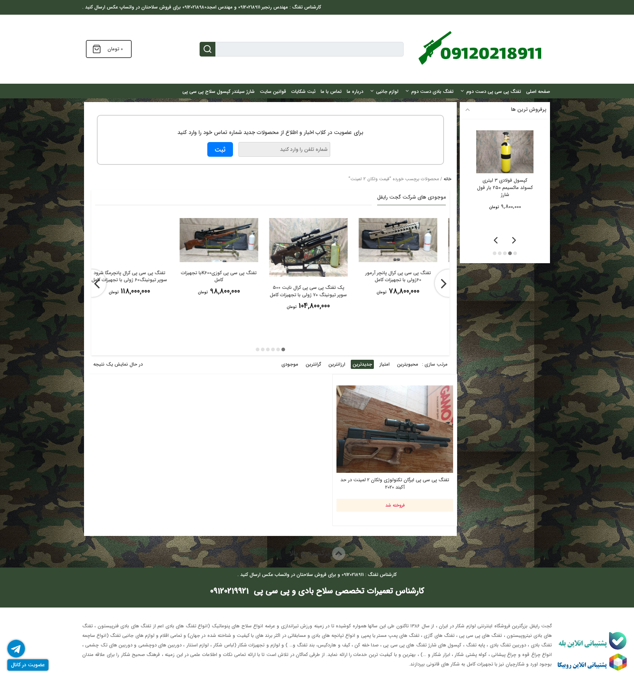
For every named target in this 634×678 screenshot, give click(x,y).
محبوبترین (407, 364)
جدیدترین (362, 364)
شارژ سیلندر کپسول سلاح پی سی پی (218, 91)
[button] (283, 349)
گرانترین (313, 364)
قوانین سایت (273, 91)
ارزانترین (336, 364)
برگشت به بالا (310, 553)
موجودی (289, 364)
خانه (447, 178)
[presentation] (92, 283)
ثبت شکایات (303, 91)
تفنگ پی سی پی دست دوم (493, 91)
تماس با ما (331, 91)
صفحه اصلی (538, 91)
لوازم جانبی (387, 91)
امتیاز (384, 364)
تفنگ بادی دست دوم (432, 91)
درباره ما (355, 91)
